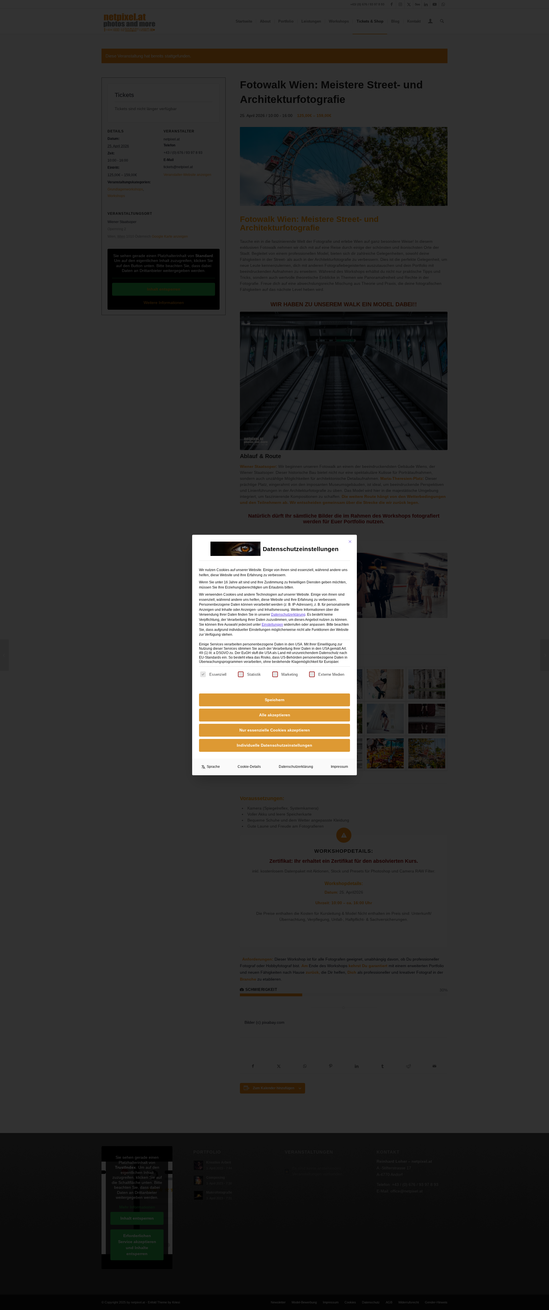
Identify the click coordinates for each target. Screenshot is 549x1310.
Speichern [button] (275, 699)
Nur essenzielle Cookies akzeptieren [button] (274, 730)
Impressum (339, 767)
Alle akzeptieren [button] (274, 715)
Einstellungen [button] (272, 625)
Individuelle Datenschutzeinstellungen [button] (274, 745)
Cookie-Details (249, 767)
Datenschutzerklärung (288, 615)
